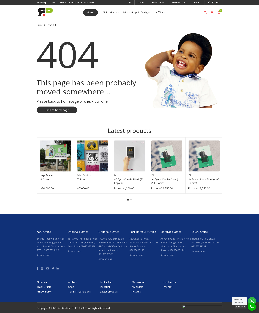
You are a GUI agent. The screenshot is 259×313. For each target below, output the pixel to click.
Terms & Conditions (79, 291)
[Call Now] (252, 307)
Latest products (109, 291)
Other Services (84, 175)
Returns (136, 291)
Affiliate (72, 282)
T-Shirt (81, 179)
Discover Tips (178, 2)
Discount (105, 286)
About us (42, 282)
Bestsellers (106, 282)
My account (138, 282)
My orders (137, 286)
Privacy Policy (44, 291)
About (141, 2)
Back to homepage (57, 110)
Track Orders (158, 2)
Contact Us (170, 282)
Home (40, 24)
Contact (197, 2)
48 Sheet (45, 179)
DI (115, 175)
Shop (71, 286)
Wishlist (168, 286)
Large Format (46, 175)
